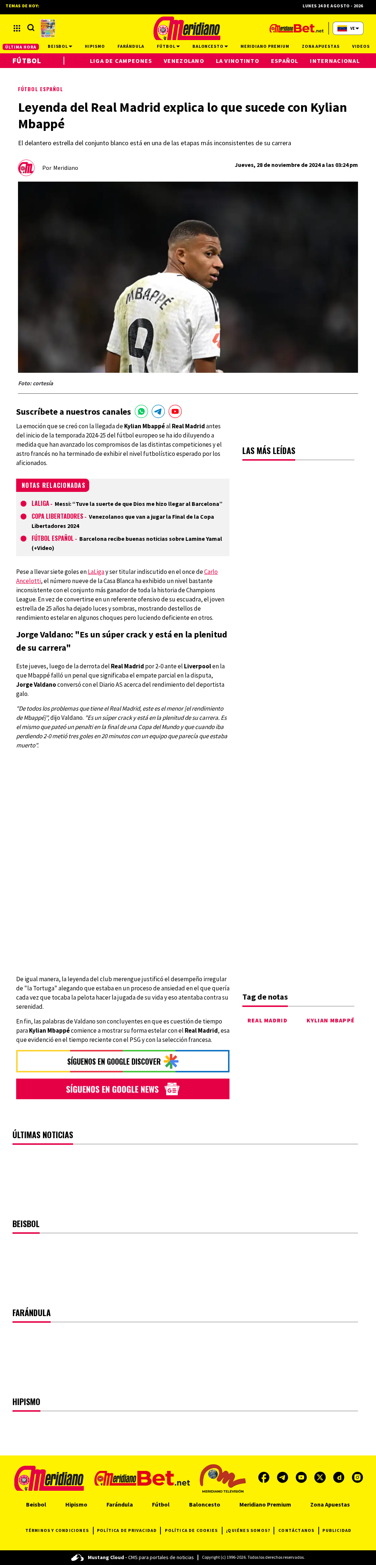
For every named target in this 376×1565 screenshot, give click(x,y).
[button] (16, 28)
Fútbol (26, 60)
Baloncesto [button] (208, 46)
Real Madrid (267, 1020)
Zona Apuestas (330, 1504)
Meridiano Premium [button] (265, 46)
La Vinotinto (237, 60)
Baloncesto (204, 1504)
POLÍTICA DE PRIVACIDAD (127, 1530)
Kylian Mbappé (331, 1020)
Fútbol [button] (166, 46)
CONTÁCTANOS (296, 1530)
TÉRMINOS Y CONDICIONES (57, 1530)
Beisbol (36, 1504)
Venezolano (184, 60)
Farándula (119, 1504)
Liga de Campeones (121, 60)
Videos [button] (361, 46)
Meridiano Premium (265, 1504)
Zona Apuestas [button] (321, 46)
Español (285, 60)
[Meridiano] (187, 28)
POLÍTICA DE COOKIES (191, 1530)
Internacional (335, 60)
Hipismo (76, 1504)
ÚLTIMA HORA (20, 47)
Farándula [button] (131, 46)
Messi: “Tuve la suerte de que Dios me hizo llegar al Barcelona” (139, 503)
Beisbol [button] (58, 46)
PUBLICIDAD (336, 1530)
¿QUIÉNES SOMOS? (248, 1530)
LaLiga (40, 503)
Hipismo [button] (95, 46)
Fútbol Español (40, 89)
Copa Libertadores (57, 516)
